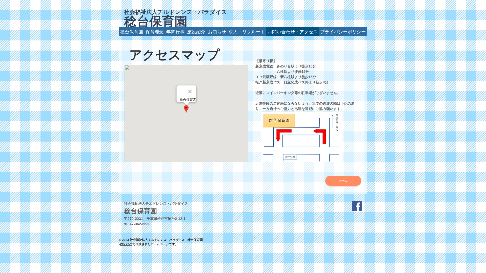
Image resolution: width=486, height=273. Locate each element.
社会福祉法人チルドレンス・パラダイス (175, 12)
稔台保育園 (155, 21)
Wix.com (126, 244)
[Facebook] (357, 206)
